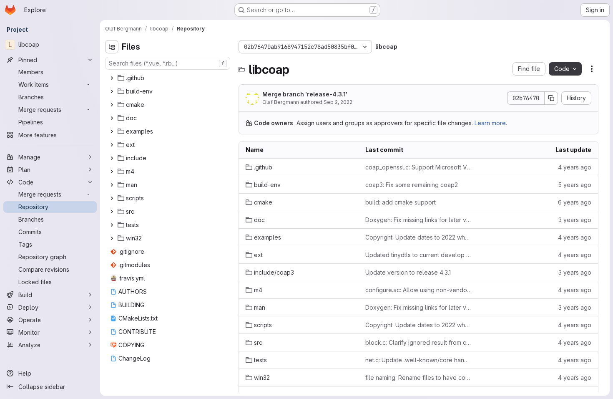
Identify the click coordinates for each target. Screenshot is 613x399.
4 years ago (574, 167)
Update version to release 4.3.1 (408, 272)
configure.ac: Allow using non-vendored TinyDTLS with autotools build (418, 289)
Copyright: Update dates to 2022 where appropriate (418, 237)
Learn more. (491, 122)
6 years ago (574, 202)
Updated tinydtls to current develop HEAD (418, 254)
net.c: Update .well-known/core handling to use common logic (418, 360)
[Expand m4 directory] (112, 172)
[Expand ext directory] (112, 145)
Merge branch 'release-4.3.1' (304, 94)
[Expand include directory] (112, 158)
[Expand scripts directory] (112, 198)
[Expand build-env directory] (112, 91)
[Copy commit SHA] (551, 98)
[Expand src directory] (112, 212)
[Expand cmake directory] (112, 105)
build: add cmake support (400, 202)
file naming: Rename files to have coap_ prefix (418, 377)
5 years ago (574, 184)
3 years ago (574, 219)
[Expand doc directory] (112, 118)
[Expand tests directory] (112, 225)
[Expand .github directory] (112, 78)
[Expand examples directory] (112, 131)
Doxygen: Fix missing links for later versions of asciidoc (418, 219)
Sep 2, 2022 (338, 102)
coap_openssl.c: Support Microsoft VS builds (418, 167)
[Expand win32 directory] (112, 238)
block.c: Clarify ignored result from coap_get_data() (418, 342)
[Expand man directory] (112, 185)
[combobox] (167, 63)
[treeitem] (168, 78)
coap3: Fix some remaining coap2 (411, 184)
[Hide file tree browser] (111, 46)
